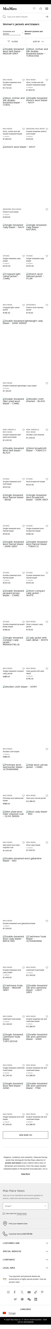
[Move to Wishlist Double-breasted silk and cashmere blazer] (47, 1016)
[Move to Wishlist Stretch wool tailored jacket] (47, 305)
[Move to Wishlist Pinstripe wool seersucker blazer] (23, 796)
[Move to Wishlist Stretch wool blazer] (47, 209)
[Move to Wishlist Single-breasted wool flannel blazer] (23, 526)
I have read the (16, 1213)
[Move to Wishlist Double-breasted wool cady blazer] (23, 967)
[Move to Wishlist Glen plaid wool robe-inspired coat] (23, 842)
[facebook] (15, 1292)
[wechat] (29, 1299)
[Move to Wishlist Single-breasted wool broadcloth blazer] (47, 526)
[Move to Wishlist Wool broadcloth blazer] (47, 479)
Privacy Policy (22, 1213)
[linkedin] (35, 1299)
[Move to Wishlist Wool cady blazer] (47, 842)
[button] (12, 41)
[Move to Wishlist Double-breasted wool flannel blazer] (23, 573)
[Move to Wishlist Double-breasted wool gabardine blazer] (47, 921)
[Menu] (46, 9)
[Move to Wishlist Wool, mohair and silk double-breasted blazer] (47, 80)
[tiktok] (35, 1292)
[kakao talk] (22, 1299)
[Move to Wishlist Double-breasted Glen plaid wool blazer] (23, 430)
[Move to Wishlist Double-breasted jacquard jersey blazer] (23, 622)
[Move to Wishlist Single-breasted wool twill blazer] (23, 1114)
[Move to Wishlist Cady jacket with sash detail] (47, 668)
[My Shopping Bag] (41, 8)
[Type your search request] (46, 16)
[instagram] (8, 1292)
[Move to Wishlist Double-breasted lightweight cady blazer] (47, 383)
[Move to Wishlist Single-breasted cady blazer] (23, 256)
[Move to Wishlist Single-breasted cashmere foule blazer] (23, 1065)
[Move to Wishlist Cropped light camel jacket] (23, 305)
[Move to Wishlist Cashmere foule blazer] (47, 967)
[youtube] (29, 1292)
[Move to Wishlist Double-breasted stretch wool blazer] (47, 129)
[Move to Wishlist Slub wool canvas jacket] (47, 796)
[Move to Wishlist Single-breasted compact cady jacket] (23, 668)
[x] (22, 1292)
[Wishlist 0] (34, 8)
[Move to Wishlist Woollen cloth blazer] (47, 749)
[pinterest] (42, 1292)
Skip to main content (10, 1)
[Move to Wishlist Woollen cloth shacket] (47, 430)
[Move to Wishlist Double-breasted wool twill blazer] (23, 80)
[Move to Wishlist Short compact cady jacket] (47, 622)
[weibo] (15, 1299)
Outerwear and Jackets (9, 32)
